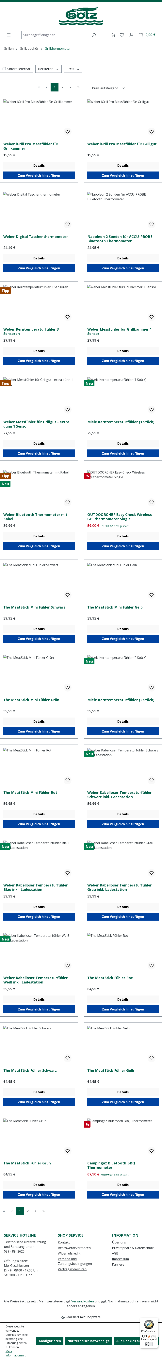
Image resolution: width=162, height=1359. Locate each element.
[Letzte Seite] (78, 87)
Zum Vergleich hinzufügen (39, 175)
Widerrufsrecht (69, 1253)
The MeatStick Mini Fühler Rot (30, 792)
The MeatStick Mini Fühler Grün (31, 700)
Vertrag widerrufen (72, 1269)
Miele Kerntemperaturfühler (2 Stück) (120, 700)
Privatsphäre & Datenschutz (133, 1248)
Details (39, 165)
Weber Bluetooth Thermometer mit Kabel (35, 516)
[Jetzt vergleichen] (112, 35)
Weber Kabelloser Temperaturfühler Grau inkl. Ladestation (119, 887)
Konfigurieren (50, 1341)
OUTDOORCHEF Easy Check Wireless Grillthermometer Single (119, 516)
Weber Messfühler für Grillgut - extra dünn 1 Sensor (36, 424)
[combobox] (55, 35)
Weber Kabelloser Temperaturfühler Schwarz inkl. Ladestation (119, 794)
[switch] (149, 1344)
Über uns (119, 1242)
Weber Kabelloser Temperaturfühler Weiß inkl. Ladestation (35, 980)
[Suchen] (93, 35)
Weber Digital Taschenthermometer (35, 236)
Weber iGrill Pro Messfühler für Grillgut (122, 144)
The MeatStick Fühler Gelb (110, 1070)
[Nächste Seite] (70, 87)
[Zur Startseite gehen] (81, 16)
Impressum (120, 1259)
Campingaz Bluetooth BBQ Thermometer (111, 1165)
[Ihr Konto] (131, 35)
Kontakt (64, 1242)
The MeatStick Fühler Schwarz (30, 1070)
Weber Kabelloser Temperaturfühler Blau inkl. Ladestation (35, 887)
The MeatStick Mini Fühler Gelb (115, 607)
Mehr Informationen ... (16, 1353)
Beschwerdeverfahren (74, 1248)
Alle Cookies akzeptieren (136, 1341)
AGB (115, 1253)
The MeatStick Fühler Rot (110, 978)
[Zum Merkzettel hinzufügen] (68, 132)
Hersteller (46, 69)
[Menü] (8, 35)
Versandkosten (82, 1301)
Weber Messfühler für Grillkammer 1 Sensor (119, 331)
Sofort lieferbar (18, 69)
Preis (71, 69)
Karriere (118, 1264)
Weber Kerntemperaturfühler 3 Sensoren (31, 331)
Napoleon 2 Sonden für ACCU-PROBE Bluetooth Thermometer (120, 238)
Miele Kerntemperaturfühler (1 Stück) (120, 422)
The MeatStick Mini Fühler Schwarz (34, 607)
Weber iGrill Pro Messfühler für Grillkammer (30, 146)
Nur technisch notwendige (89, 1341)
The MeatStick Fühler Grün (27, 1163)
